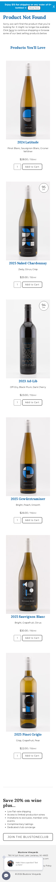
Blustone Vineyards (28, 852)
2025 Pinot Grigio (28, 734)
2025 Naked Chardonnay (28, 263)
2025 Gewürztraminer (28, 499)
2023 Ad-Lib (28, 381)
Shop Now (34, 8)
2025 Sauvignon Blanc (28, 617)
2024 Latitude (28, 142)
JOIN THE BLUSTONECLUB (28, 837)
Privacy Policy (44, 866)
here (11, 30)
